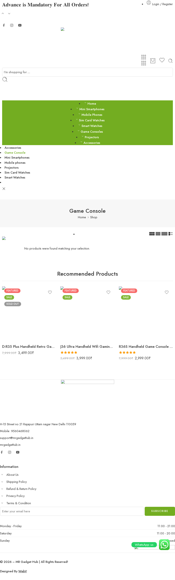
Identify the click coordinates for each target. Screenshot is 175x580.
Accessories (91, 142)
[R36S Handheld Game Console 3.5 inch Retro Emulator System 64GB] (146, 313)
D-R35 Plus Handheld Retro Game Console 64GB (29, 346)
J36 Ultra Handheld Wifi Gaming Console (87, 346)
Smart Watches (92, 125)
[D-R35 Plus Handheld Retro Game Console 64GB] (29, 313)
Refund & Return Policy (21, 488)
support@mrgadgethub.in (16, 438)
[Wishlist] (162, 60)
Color (6, 322)
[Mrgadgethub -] (87, 40)
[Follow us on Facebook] (4, 25)
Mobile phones (14, 162)
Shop (93, 217)
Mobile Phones (92, 114)
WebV (22, 571)
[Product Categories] (144, 57)
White (72, 328)
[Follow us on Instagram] (12, 25)
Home (92, 103)
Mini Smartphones (91, 109)
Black (14, 328)
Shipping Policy (16, 481)
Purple (13, 334)
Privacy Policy (15, 496)
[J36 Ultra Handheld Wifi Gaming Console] (87, 313)
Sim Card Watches (92, 120)
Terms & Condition (18, 503)
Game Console (14, 152)
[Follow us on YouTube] (20, 25)
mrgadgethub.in (10, 444)
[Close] (4, 189)
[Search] (170, 60)
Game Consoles (92, 131)
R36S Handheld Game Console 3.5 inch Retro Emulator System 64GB (146, 346)
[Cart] (153, 61)
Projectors (92, 137)
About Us (12, 474)
